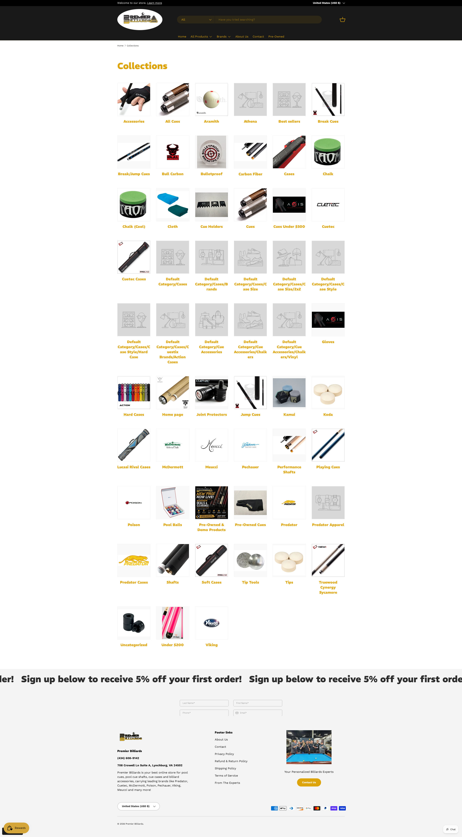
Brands (221, 36)
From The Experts (227, 783)
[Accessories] (133, 99)
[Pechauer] (250, 445)
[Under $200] (172, 623)
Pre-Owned (276, 36)
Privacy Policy (224, 754)
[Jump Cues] (250, 392)
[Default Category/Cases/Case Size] (250, 257)
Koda (328, 414)
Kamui (289, 414)
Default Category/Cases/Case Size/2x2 (289, 284)
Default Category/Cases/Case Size (250, 284)
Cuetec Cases (134, 279)
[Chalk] (328, 152)
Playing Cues (328, 467)
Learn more (154, 2)
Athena (250, 121)
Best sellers (289, 121)
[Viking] (211, 623)
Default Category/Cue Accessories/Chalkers (250, 349)
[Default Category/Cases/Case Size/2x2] (289, 257)
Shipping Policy (225, 768)
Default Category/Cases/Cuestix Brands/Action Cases (172, 351)
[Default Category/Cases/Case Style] (328, 257)
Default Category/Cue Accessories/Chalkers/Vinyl (289, 349)
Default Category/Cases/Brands (211, 284)
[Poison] (133, 502)
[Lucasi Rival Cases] (133, 445)
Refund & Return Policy (231, 761)
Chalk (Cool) (134, 226)
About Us (241, 36)
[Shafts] (172, 560)
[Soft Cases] (211, 560)
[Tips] (289, 560)
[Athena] (250, 99)
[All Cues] (172, 99)
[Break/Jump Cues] (133, 152)
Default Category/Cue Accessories (211, 346)
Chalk (328, 174)
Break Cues (328, 121)
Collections (133, 46)
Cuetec (328, 226)
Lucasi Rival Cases (133, 467)
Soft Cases (211, 582)
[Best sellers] (289, 99)
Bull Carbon (173, 174)
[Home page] (172, 392)
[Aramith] (211, 99)
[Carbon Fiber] (250, 152)
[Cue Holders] (211, 204)
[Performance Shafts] (289, 445)
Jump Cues (250, 414)
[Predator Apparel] (328, 502)
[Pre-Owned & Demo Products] (211, 502)
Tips (289, 582)
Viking (212, 645)
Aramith (211, 121)
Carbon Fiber (250, 174)
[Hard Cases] (133, 392)
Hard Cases (134, 414)
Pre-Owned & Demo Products (211, 527)
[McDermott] (172, 445)
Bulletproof (212, 174)
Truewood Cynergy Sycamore (328, 587)
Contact (258, 36)
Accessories (133, 121)
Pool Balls (172, 524)
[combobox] (249, 19)
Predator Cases (134, 582)
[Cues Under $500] (289, 204)
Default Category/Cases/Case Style (328, 284)
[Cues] (250, 204)
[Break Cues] (328, 99)
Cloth (173, 226)
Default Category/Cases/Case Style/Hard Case (134, 349)
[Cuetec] (328, 204)
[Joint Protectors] (211, 392)
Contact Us (309, 782)
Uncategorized (134, 645)
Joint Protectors (211, 414)
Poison (134, 524)
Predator (289, 524)
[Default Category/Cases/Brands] (211, 257)
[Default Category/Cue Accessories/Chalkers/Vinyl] (289, 319)
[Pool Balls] (172, 502)
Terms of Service (226, 775)
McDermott (172, 467)
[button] (342, 19)
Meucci (211, 467)
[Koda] (328, 392)
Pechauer (250, 467)
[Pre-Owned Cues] (250, 502)
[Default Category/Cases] (172, 257)
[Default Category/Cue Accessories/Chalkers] (250, 319)
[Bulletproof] (211, 152)
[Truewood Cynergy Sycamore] (328, 560)
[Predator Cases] (133, 560)
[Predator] (289, 502)
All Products (199, 36)
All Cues (172, 121)
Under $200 (173, 645)
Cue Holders (212, 226)
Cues (250, 226)
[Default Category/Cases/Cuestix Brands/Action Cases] (172, 319)
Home (182, 36)
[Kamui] (289, 392)
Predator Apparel (328, 524)
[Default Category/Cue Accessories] (211, 319)
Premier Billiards (134, 824)
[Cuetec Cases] (133, 257)
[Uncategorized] (133, 623)
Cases (289, 174)
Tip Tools (250, 582)
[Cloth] (172, 204)
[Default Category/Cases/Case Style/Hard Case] (133, 319)
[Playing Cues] (328, 445)
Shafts (173, 582)
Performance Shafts (289, 469)
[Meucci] (211, 445)
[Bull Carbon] (172, 152)
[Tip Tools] (250, 560)
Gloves (328, 341)
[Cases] (289, 152)
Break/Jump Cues (134, 174)
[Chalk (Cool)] (133, 204)
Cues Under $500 (289, 226)
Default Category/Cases (172, 281)
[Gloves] (328, 319)
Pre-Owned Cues (250, 524)
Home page (172, 414)
